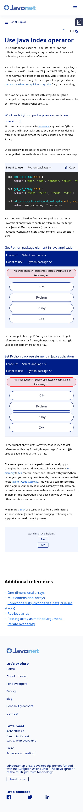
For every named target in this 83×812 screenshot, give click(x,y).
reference (44, 126)
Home (11, 669)
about (21, 509)
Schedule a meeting (21, 753)
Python (41, 297)
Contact (12, 714)
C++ (42, 318)
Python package (38, 167)
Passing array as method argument (35, 618)
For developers (17, 684)
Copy (72, 167)
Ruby (42, 308)
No (43, 539)
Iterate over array (21, 624)
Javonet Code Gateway (25, 481)
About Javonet (17, 676)
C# (41, 286)
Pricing (11, 691)
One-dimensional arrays (26, 592)
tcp (20, 473)
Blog (10, 699)
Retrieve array (19, 613)
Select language (32, 255)
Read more (17, 779)
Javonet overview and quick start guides (28, 84)
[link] (20, 7)
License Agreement (20, 706)
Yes (43, 545)
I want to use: (15, 167)
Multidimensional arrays (26, 597)
